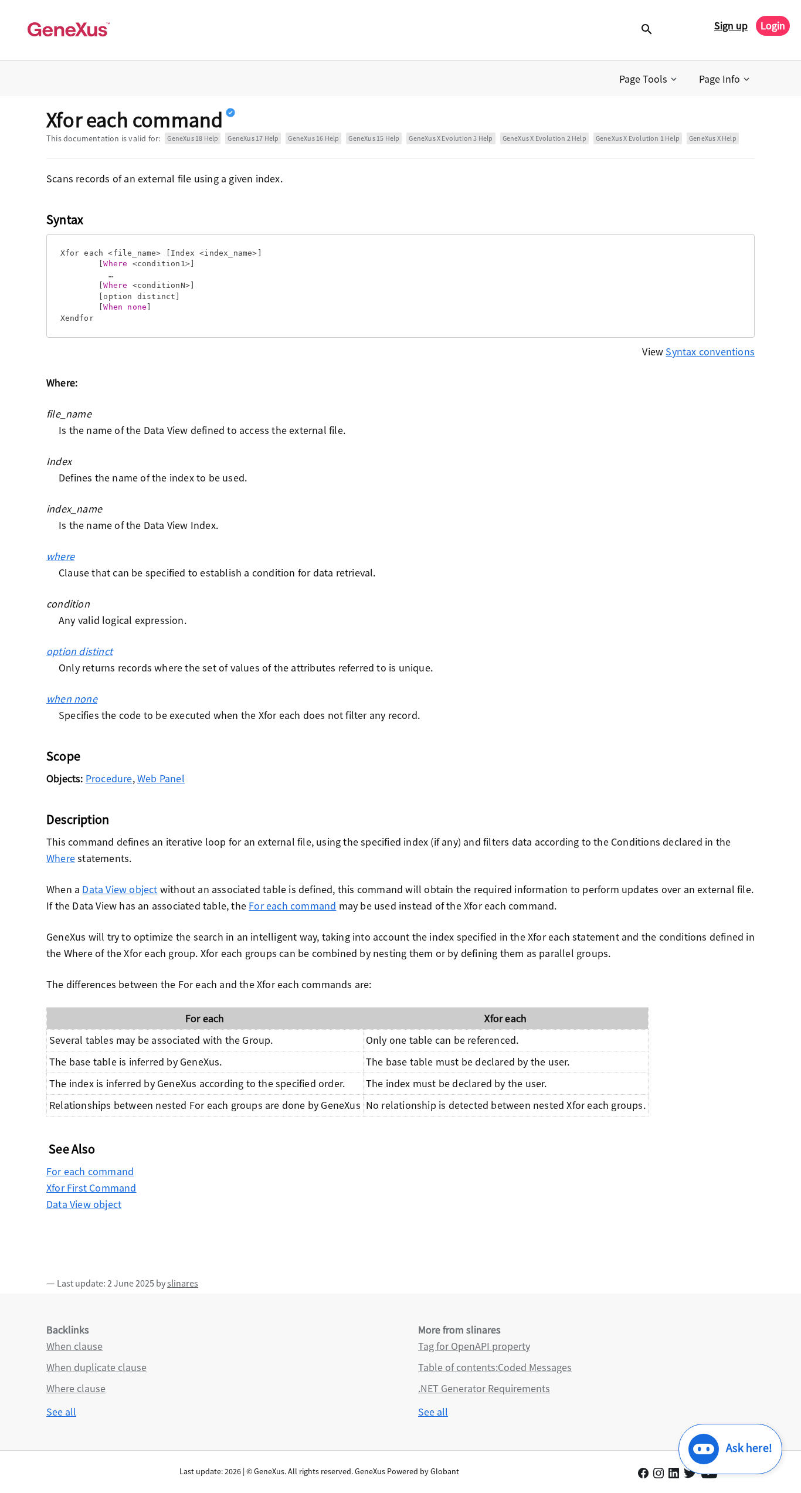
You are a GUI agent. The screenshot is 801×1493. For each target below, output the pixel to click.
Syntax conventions (710, 351)
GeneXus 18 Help (192, 138)
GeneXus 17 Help (253, 138)
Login (773, 25)
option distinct (79, 651)
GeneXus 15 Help (373, 138)
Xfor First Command (91, 1188)
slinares (182, 1283)
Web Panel (161, 778)
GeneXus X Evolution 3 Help (451, 138)
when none (71, 698)
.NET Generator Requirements (484, 1388)
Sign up (731, 25)
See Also (72, 1149)
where (60, 556)
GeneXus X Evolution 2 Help (544, 138)
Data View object (119, 889)
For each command (292, 905)
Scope (63, 756)
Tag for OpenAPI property (474, 1346)
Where (60, 858)
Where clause (76, 1388)
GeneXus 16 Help (313, 138)
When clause (74, 1346)
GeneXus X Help (712, 138)
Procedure (109, 778)
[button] (649, 79)
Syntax (64, 219)
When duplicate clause (96, 1367)
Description (77, 819)
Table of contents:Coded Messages (495, 1367)
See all (61, 1412)
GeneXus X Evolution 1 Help (638, 138)
